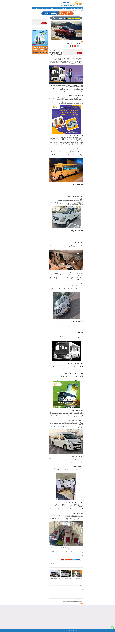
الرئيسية (81, 8)
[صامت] (51, 83)
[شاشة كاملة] (50, 83)
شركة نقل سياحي (76, 8)
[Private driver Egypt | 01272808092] (55, 573)
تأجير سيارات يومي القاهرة (55, 8)
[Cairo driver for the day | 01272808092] (66, 573)
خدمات (82, 41)
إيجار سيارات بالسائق (41, 8)
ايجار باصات (70, 8)
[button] (66, 74)
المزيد (36, 8)
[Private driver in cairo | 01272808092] (77, 573)
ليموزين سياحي (47, 8)
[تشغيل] (82, 83)
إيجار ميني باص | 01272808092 (79, 564)
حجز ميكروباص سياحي (63, 8)
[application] (66, 74)
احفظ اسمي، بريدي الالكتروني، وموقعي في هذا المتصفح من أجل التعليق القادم (73, 601)
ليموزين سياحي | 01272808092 (53, 564)
